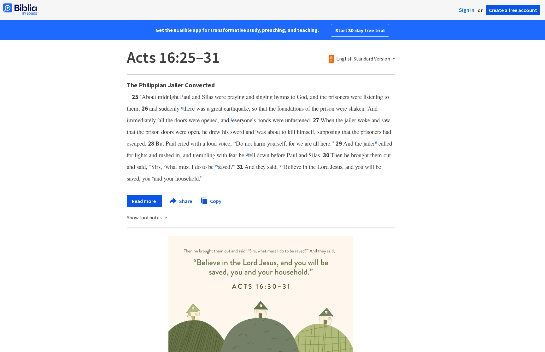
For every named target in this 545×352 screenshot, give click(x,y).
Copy (215, 201)
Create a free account (513, 10)
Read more (144, 201)
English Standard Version (363, 59)
